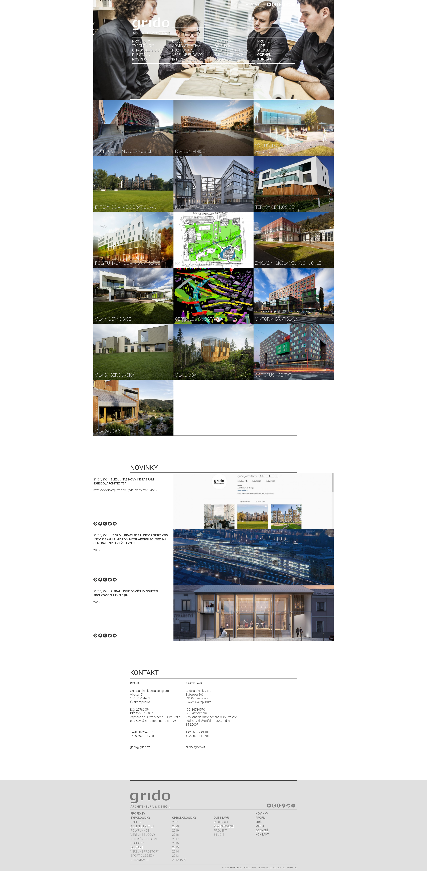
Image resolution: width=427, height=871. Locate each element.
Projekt (220, 830)
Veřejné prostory (232, 50)
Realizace (221, 822)
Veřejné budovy (187, 55)
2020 (175, 826)
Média (263, 50)
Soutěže (222, 46)
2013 (175, 855)
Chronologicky (146, 50)
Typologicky (143, 46)
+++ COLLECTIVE (238, 867)
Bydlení (179, 41)
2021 (175, 822)
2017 (175, 839)
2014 (175, 851)
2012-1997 (179, 860)
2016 (175, 843)
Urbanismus (226, 59)
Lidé (261, 46)
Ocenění (265, 55)
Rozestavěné (224, 826)
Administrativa (186, 46)
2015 (175, 847)
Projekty (141, 41)
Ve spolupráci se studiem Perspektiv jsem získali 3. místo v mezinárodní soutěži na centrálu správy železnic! (130, 539)
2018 (175, 834)
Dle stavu (141, 55)
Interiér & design (187, 59)
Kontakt (265, 59)
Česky (255, 4)
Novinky (140, 59)
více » (153, 490)
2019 (175, 830)
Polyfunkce (183, 50)
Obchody (223, 41)
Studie (219, 834)
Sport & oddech (229, 55)
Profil (263, 41)
